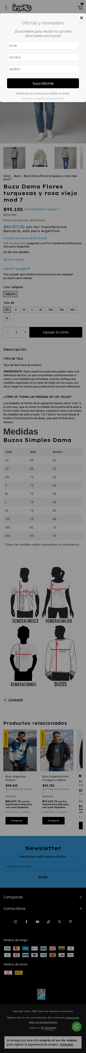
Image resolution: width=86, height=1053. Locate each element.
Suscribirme (43, 83)
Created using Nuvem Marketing (43, 98)
